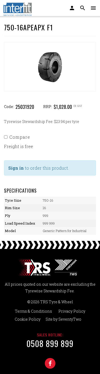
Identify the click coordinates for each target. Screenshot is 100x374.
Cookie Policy (28, 319)
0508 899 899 (50, 343)
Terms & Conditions (33, 311)
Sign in (16, 168)
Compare (19, 137)
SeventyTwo (69, 319)
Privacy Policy (71, 311)
